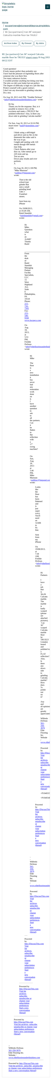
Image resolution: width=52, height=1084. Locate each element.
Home (5, 22)
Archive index (10, 43)
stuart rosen (32, 57)
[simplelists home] (10, 7)
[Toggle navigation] (47, 6)
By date (40, 43)
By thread (26, 43)
